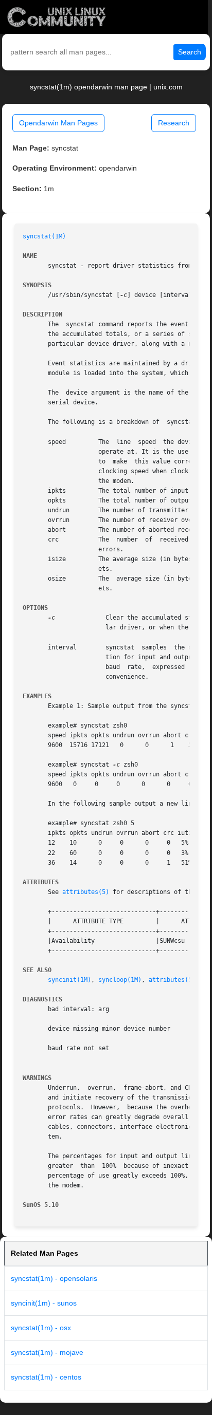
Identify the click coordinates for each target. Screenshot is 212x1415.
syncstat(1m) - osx (41, 1328)
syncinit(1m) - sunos (44, 1303)
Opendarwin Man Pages (58, 123)
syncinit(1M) (69, 979)
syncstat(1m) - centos (46, 1377)
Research (173, 123)
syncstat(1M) (44, 236)
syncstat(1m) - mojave (47, 1352)
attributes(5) (85, 892)
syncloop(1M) (120, 979)
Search (189, 52)
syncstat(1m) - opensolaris (54, 1278)
